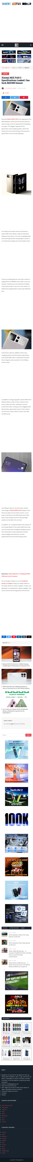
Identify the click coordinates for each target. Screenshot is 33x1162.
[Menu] (3, 45)
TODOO (4, 1122)
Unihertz (4, 1140)
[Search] (30, 45)
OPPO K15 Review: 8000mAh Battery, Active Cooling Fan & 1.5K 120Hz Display (16, 687)
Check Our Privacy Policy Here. (9, 1085)
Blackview (4, 1136)
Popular (5, 928)
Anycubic (4, 1144)
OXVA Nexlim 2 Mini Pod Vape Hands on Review (19, 936)
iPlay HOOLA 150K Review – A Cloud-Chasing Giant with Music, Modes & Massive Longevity (19, 964)
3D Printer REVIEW (14, 928)
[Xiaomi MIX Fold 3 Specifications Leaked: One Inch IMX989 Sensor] (16, 108)
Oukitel (3, 1148)
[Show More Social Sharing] (30, 97)
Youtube (4, 1095)
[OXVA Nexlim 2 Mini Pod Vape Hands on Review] (4, 934)
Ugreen (3, 1153)
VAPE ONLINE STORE (7, 1105)
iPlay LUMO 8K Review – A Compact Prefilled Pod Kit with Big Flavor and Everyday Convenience (20, 953)
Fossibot (4, 1138)
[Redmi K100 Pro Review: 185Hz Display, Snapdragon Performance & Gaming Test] (16, 654)
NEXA (3, 1113)
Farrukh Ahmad (11, 88)
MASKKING (4, 1115)
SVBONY (4, 1132)
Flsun (3, 1142)
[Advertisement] (16, 24)
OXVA (3, 1111)
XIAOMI (22, 928)
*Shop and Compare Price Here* (10, 1091)
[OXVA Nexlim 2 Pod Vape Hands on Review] (4, 942)
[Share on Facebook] (6, 97)
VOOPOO (4, 1109)
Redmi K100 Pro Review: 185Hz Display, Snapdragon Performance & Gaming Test (16, 665)
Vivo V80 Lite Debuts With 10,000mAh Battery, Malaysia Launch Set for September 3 (15, 711)
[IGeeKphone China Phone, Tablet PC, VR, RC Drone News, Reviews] (16, 45)
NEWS (5, 74)
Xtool (3, 1146)
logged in (12, 724)
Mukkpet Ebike (5, 1151)
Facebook (4, 1093)
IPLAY (3, 1120)
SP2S (3, 1118)
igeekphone (20, 1160)
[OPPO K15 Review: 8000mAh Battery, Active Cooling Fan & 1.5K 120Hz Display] (16, 676)
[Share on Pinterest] (24, 97)
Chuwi (3, 1134)
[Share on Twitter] (15, 97)
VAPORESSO (5, 1107)
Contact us (4, 1084)
